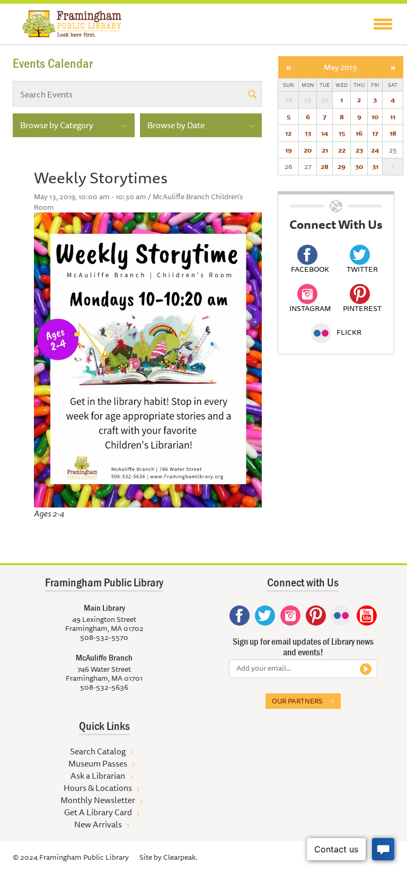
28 (325, 166)
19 (288, 150)
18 (393, 133)
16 (359, 133)
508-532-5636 (104, 687)
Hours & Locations (98, 787)
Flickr (349, 332)
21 (325, 150)
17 (375, 133)
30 (359, 166)
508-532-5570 (104, 637)
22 (342, 150)
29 (342, 166)
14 (324, 133)
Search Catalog (98, 751)
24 (375, 150)
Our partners (297, 701)
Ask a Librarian (97, 775)
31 (375, 166)
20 (308, 150)
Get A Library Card (98, 812)
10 (374, 116)
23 (359, 150)
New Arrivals (98, 824)
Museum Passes (97, 763)
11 (392, 116)
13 (308, 133)
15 (342, 133)
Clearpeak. (180, 857)
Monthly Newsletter (97, 800)
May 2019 (340, 67)
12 (288, 133)
